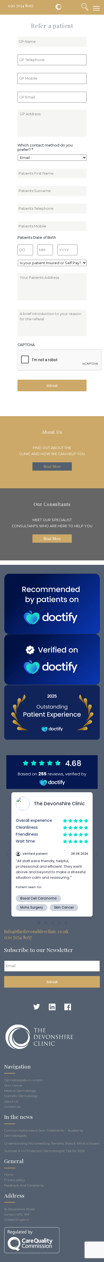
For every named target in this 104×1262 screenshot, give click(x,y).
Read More (52, 466)
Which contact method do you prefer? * (45, 147)
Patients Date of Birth (36, 237)
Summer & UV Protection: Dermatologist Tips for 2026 (44, 1151)
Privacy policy (14, 1180)
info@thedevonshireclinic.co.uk (36, 931)
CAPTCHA (26, 345)
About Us (11, 1101)
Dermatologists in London (23, 1080)
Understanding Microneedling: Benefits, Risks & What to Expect (52, 1143)
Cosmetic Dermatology (21, 1096)
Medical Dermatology (20, 1091)
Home (8, 1175)
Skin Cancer (13, 1085)
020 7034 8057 (21, 5)
